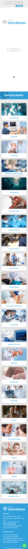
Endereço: (6, 513)
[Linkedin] (22, 6)
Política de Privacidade (9, 524)
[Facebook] (17, 6)
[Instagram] (19, 6)
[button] (14, 77)
